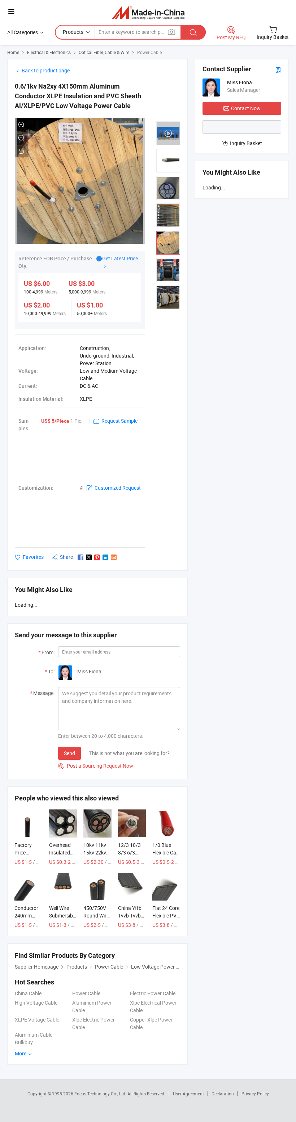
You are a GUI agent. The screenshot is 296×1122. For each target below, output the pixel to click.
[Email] (114, 557)
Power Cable (149, 52)
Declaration (223, 1093)
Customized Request (118, 487)
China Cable (28, 993)
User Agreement (188, 1093)
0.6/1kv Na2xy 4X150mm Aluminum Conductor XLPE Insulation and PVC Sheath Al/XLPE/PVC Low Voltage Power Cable (78, 95)
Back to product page (46, 70)
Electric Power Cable (152, 993)
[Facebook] (80, 557)
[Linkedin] (105, 557)
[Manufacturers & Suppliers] (148, 12)
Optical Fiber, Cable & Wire (104, 52)
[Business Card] (278, 70)
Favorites (33, 556)
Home (13, 52)
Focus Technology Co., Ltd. (100, 1093)
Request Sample (119, 420)
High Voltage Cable (36, 1002)
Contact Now (246, 108)
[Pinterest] (97, 557)
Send (69, 753)
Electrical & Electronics (49, 52)
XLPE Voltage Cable (37, 1019)
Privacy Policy (255, 1093)
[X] (89, 557)
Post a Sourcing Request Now (95, 765)
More (21, 1053)
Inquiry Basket (246, 143)
